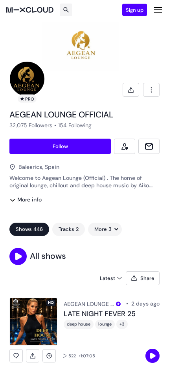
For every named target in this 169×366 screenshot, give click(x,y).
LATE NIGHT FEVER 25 (100, 314)
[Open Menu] (158, 10)
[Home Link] (29, 10)
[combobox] (151, 90)
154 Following (75, 125)
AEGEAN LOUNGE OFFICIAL (89, 303)
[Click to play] (152, 356)
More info (29, 199)
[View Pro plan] (118, 304)
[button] (18, 256)
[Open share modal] (131, 90)
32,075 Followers (30, 125)
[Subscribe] (124, 146)
